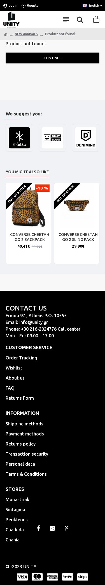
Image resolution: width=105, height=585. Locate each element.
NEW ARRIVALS (26, 34)
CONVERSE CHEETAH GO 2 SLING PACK (78, 237)
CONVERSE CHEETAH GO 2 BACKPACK (29, 237)
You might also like (27, 172)
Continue (53, 58)
